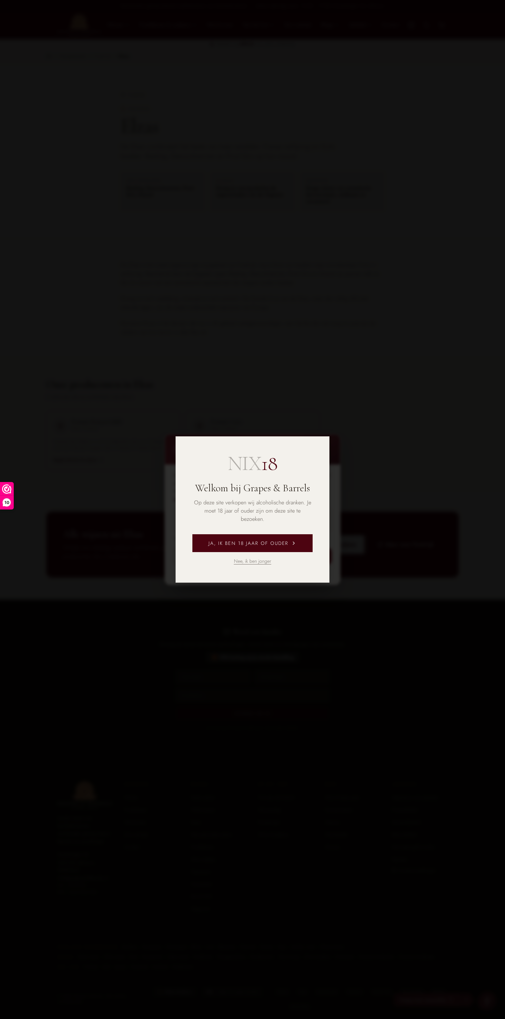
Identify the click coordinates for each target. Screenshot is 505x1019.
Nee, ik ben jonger (252, 561)
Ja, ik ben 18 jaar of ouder (249, 543)
